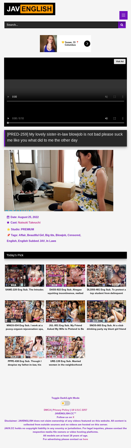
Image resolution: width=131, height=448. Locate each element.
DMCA (47, 409)
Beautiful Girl (35, 235)
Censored (74, 235)
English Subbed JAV (31, 241)
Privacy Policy (61, 409)
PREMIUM (27, 229)
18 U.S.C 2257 (79, 409)
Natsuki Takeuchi (29, 222)
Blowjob (61, 235)
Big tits (49, 235)
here (85, 439)
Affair (22, 235)
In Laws (51, 241)
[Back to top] (120, 438)
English (12, 241)
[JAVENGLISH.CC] (65, 9)
